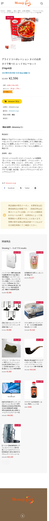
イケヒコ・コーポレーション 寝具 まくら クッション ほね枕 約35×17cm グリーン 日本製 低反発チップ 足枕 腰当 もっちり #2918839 (11, 364)
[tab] (13, 128)
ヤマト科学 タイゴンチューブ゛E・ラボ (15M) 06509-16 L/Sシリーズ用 (33, 325)
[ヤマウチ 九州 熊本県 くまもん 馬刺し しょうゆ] (33, 389)
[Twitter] (23, 516)
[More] (35, 188)
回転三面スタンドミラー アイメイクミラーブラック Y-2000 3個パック (11, 325)
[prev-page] (3, 462)
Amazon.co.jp (11, 183)
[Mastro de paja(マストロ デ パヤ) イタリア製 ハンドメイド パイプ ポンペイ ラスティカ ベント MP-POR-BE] (33, 348)
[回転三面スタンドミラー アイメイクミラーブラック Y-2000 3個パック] (11, 310)
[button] (42, 3)
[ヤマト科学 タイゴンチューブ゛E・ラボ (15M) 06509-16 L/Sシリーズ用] (33, 310)
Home (3, 11)
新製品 (9, 11)
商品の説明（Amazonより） (13, 127)
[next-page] (7, 462)
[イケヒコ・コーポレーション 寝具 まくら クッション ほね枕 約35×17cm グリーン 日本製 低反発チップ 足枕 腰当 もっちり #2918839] (11, 348)
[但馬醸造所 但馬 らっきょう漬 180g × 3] (33, 260)
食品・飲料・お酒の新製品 (22, 11)
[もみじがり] (23, 3)
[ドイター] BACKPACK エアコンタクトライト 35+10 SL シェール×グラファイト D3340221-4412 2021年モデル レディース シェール (11, 450)
